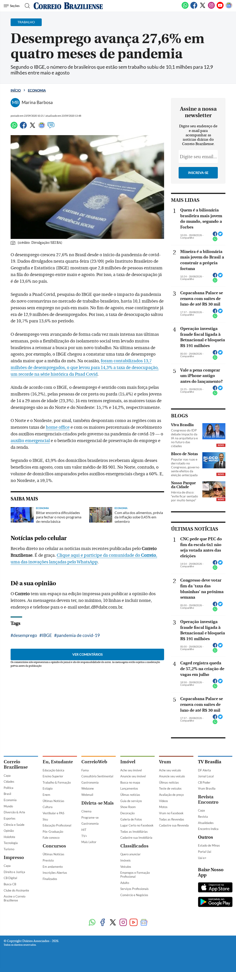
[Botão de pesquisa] (26, 5)
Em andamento (53, 866)
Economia (37, 90)
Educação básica (53, 770)
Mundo (8, 806)
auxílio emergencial (30, 440)
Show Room (128, 807)
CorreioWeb (94, 761)
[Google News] (228, 8)
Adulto (124, 883)
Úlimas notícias (130, 795)
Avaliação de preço (171, 795)
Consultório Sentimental (97, 776)
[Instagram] (211, 8)
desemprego (25, 635)
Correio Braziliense (16, 764)
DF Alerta (204, 770)
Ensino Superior (53, 776)
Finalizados (50, 879)
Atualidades (206, 823)
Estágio (48, 788)
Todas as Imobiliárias (134, 831)
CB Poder (204, 782)
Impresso (14, 857)
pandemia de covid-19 (78, 635)
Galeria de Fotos (131, 819)
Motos (163, 807)
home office (58, 427)
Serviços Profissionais (134, 889)
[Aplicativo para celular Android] (215, 902)
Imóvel (127, 761)
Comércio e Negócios (134, 895)
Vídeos (163, 801)
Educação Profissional (57, 825)
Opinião (9, 830)
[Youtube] (220, 8)
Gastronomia (90, 782)
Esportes (9, 818)
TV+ (84, 836)
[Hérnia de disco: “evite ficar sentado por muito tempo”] (213, 489)
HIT (83, 830)
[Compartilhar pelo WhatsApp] (215, 240)
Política (8, 788)
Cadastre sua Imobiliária (136, 837)
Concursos (54, 846)
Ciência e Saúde (14, 824)
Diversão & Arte (14, 812)
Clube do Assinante (16, 890)
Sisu (45, 819)
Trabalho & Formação (57, 782)
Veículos (125, 866)
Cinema (86, 811)
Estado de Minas (209, 845)
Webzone (87, 788)
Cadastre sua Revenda (174, 825)
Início (16, 90)
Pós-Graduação (53, 831)
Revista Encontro (208, 799)
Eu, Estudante (58, 761)
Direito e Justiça (14, 872)
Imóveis (125, 860)
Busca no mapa (130, 782)
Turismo (9, 849)
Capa (7, 775)
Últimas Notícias (53, 801)
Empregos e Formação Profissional (135, 874)
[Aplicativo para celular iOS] (215, 887)
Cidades (9, 781)
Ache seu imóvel (131, 770)
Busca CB (10, 884)
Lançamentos (129, 788)
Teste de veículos (170, 788)
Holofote (9, 837)
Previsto (48, 860)
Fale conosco (51, 837)
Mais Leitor (88, 842)
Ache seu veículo (170, 770)
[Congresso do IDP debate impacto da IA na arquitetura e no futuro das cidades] (213, 431)
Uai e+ (202, 858)
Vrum (165, 761)
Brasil (7, 794)
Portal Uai (204, 851)
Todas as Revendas (171, 819)
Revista (203, 816)
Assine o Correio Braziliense (14, 898)
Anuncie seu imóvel (133, 776)
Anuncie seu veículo (172, 776)
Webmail (87, 795)
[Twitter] (202, 8)
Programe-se (90, 817)
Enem (46, 795)
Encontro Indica (208, 829)
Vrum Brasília (206, 788)
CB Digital (10, 878)
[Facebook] (193, 8)
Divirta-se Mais (97, 803)
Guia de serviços (131, 801)
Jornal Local (206, 776)
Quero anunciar (130, 854)
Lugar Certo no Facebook (136, 825)
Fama (85, 770)
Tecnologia (11, 843)
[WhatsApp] (185, 8)
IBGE (47, 635)
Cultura (48, 807)
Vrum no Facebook (171, 813)
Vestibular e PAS (53, 813)
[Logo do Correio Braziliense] (68, 5)
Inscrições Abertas (55, 872)
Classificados (134, 846)
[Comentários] (50, 127)
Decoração (127, 813)
